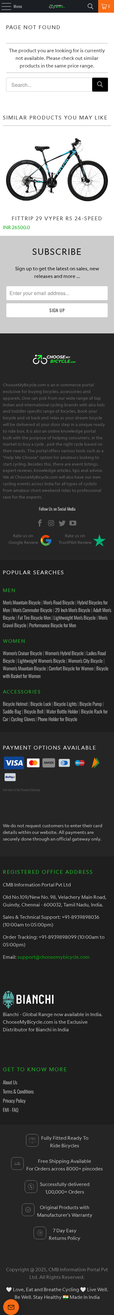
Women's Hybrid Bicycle (64, 652)
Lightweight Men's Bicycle (75, 617)
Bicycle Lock (40, 703)
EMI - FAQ (10, 1109)
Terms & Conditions (18, 1091)
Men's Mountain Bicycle (22, 602)
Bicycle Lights (65, 703)
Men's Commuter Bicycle (32, 609)
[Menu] (3, 6)
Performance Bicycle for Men (52, 625)
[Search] (91, 6)
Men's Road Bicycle (58, 602)
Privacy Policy (14, 1100)
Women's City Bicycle (85, 660)
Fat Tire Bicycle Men (34, 617)
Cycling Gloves (23, 718)
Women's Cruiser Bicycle (22, 652)
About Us (10, 1082)
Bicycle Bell (33, 711)
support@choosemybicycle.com (53, 957)
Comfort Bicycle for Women (71, 668)
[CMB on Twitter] (62, 523)
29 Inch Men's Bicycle (72, 609)
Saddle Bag (12, 711)
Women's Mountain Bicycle (24, 668)
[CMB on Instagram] (51, 523)
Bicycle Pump (90, 703)
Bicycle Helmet (15, 703)
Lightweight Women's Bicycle (41, 660)
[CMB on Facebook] (40, 523)
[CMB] (57, 6)
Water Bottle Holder (62, 711)
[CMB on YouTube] (73, 523)
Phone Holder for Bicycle (57, 718)
